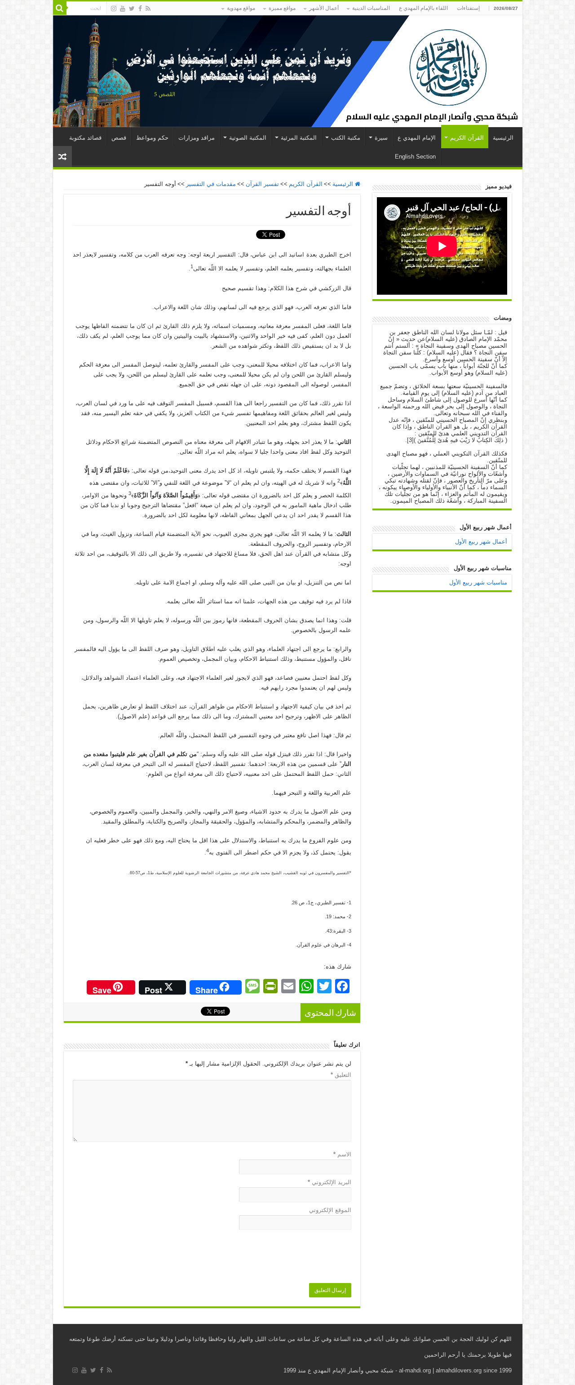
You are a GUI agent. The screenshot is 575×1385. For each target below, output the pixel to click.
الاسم (342, 1154)
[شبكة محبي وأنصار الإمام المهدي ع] (287, 71)
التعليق (341, 1074)
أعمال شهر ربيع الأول (481, 541)
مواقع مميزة (282, 8)
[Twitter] (132, 8)
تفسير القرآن (262, 184)
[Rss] (148, 8)
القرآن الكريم (467, 137)
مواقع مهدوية (241, 8)
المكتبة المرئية (299, 137)
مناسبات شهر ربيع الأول (478, 582)
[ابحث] (59, 8)
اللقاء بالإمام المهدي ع (423, 8)
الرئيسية (503, 137)
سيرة (381, 137)
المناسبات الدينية (371, 8)
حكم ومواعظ (152, 137)
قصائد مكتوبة (85, 137)
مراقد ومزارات (196, 137)
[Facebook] (140, 8)
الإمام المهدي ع (417, 137)
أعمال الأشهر (324, 8)
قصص (118, 137)
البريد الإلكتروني (329, 1182)
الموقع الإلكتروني (330, 1210)
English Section (415, 156)
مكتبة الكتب (345, 137)
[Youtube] (122, 8)
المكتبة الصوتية (247, 137)
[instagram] (113, 8)
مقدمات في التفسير (211, 184)
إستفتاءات (468, 8)
